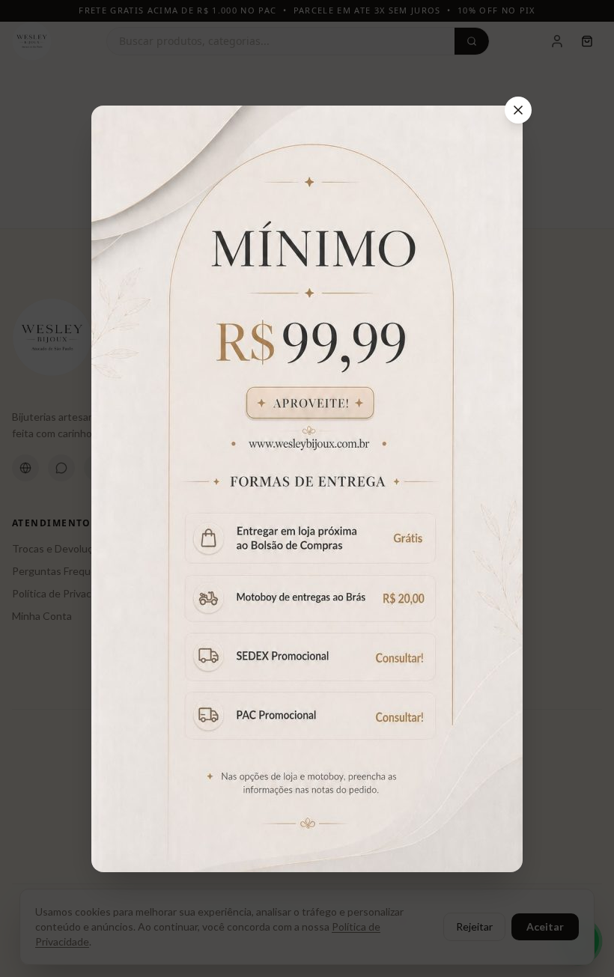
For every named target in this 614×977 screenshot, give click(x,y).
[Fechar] (518, 110)
